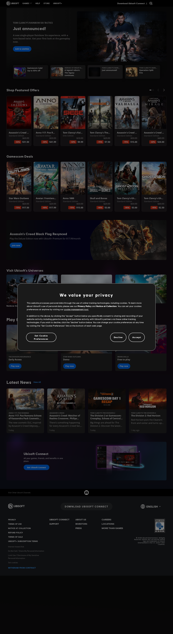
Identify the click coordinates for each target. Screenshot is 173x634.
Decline (118, 337)
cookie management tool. (76, 309)
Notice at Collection (106, 306)
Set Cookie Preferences (41, 337)
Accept (136, 337)
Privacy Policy (85, 306)
